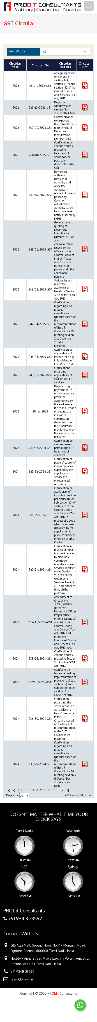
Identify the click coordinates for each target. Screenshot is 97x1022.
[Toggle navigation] (89, 6)
